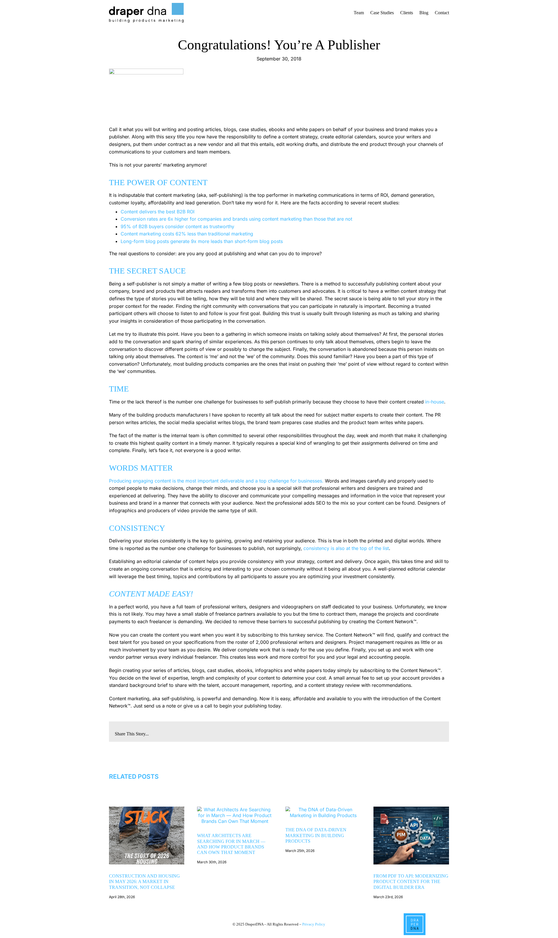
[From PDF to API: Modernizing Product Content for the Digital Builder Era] (411, 809)
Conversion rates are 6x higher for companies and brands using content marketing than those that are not (236, 219)
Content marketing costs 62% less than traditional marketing (187, 234)
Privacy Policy (313, 924)
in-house (434, 402)
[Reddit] (401, 731)
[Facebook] (392, 731)
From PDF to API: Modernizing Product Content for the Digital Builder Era (410, 881)
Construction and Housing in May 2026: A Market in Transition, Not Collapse (144, 881)
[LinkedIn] (410, 731)
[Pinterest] (429, 731)
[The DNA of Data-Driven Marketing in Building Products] (323, 809)
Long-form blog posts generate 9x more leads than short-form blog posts (202, 241)
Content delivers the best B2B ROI (157, 212)
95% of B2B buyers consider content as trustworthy (177, 226)
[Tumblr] (420, 731)
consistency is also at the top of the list (346, 548)
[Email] (438, 731)
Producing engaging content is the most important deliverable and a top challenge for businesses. (216, 481)
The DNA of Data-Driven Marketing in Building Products (315, 835)
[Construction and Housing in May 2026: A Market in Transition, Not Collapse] (147, 809)
